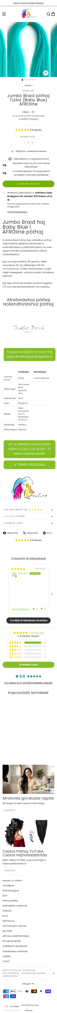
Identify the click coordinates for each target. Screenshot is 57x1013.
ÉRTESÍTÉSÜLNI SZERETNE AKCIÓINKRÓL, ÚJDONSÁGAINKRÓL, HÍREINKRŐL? (25, 973)
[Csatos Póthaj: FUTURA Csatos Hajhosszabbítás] (28, 832)
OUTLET (6, 961)
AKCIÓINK (7, 931)
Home (28, 85)
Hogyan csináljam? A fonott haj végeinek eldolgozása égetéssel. (29, 354)
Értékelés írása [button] (28, 664)
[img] (18, 569)
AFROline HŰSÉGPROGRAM (16, 936)
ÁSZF (5, 895)
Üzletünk (7, 910)
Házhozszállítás (10, 900)
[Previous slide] (5, 593)
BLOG (5, 916)
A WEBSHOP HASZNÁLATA (15, 946)
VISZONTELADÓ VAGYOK (14, 926)
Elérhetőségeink (11, 890)
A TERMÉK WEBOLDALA (29, 465)
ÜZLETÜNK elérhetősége (17, 212)
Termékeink (8, 885)
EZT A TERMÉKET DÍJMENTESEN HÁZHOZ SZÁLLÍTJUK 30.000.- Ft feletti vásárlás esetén (30, 449)
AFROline (28, 91)
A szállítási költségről (29, 119)
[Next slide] (52, 593)
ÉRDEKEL (10, 810)
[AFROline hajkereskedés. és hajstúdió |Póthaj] (28, 490)
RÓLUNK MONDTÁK (12, 941)
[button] (22, 130)
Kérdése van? (14, 523)
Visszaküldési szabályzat (15, 951)
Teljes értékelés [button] (20, 609)
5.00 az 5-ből (36, 632)
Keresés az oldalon (12, 880)
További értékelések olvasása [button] (28, 620)
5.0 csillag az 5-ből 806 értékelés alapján (28, 683)
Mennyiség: (28, 137)
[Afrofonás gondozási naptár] (28, 779)
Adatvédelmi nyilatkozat (15, 905)
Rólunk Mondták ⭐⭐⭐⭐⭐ (24, 509)
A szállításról (15, 516)
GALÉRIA (7, 956)
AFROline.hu (9, 921)
